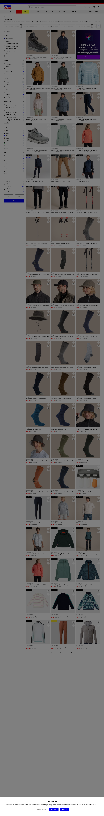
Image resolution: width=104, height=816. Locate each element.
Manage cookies (41, 809)
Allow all (64, 809)
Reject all (53, 809)
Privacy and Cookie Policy (52, 806)
